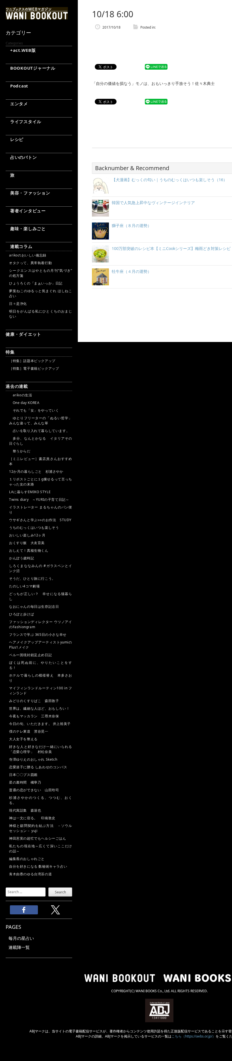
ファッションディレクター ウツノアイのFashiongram (40, 624)
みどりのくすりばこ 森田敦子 (34, 700)
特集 (10, 352)
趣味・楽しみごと (26, 228)
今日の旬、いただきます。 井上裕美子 (40, 723)
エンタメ (17, 103)
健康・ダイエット (23, 334)
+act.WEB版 (21, 50)
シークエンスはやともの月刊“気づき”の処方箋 (40, 273)
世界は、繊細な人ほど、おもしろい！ (39, 708)
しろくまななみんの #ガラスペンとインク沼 (40, 568)
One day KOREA (24, 402)
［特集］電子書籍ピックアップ (34, 368)
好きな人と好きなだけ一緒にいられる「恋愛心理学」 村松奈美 (40, 749)
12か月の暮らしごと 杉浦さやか (36, 471)
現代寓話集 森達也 (25, 810)
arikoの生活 (20, 395)
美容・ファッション (28, 193)
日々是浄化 (18, 303)
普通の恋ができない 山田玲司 (34, 790)
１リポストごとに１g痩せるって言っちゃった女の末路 (40, 482)
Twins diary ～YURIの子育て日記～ (39, 499)
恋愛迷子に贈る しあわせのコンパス (38, 767)
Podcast (17, 86)
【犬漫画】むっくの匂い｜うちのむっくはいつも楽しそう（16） (169, 179)
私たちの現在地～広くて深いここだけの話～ (40, 848)
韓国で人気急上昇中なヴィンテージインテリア (153, 202)
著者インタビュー (26, 210)
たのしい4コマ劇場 (24, 586)
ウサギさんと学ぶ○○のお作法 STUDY (40, 519)
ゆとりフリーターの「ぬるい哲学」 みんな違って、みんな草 (40, 420)
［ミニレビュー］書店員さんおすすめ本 (40, 461)
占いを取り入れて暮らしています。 (39, 430)
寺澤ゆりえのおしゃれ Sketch (33, 759)
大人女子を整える (23, 739)
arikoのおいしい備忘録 (27, 255)
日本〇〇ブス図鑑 (23, 774)
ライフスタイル (23, 121)
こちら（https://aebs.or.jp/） (193, 1036)
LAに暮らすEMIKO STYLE (30, 491)
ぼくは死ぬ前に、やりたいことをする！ (40, 665)
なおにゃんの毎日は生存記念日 (34, 606)
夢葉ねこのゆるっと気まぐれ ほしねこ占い (40, 293)
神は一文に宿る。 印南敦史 (34, 818)
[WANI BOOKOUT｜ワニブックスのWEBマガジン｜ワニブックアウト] (37, 17)
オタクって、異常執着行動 (30, 262)
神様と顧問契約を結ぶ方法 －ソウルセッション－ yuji (40, 828)
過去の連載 (17, 386)
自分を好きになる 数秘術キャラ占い (38, 866)
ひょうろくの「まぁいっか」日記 (36, 283)
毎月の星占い (21, 938)
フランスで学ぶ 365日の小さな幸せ (37, 634)
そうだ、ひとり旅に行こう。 (32, 578)
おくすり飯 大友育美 (27, 542)
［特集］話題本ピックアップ (32, 360)
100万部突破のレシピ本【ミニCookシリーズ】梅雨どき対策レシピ (171, 248)
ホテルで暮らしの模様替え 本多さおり (40, 678)
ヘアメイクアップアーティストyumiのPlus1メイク (40, 645)
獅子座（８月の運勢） (131, 225)
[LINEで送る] (156, 67)
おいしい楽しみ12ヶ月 (27, 535)
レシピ (14, 139)
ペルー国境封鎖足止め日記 (30, 655)
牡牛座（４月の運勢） (131, 271)
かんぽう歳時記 (21, 558)
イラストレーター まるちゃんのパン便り (40, 510)
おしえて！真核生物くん (28, 550)
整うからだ (20, 451)
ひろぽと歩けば (21, 614)
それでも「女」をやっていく (34, 410)
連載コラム (19, 246)
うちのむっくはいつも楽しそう (34, 527)
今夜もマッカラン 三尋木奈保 (34, 716)
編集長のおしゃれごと (27, 858)
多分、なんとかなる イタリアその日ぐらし (40, 441)
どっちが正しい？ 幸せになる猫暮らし (40, 596)
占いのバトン (21, 157)
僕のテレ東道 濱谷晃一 (28, 731)
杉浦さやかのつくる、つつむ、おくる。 (40, 800)
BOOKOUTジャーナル (30, 68)
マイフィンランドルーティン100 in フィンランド (40, 691)
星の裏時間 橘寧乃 (25, 782)
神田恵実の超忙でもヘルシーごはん (37, 838)
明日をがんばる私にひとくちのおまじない (40, 314)
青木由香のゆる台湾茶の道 (30, 874)
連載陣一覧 (19, 947)
